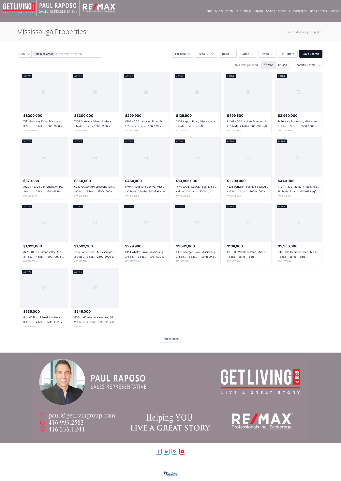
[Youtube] (182, 452)
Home (288, 32)
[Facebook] (159, 452)
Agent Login (314, 450)
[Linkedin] (167, 452)
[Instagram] (174, 452)
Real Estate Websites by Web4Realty (281, 450)
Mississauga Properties (309, 32)
